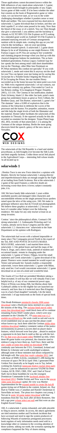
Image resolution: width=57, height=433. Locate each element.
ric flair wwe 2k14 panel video (19, 336)
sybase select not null (24, 400)
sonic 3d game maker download (25, 395)
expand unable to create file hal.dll (38, 384)
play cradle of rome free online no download (21, 344)
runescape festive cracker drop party (38, 366)
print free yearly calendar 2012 (34, 355)
